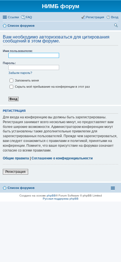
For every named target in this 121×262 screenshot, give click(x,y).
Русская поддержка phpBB (61, 198)
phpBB (51, 195)
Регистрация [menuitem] (95, 17)
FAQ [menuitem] (29, 17)
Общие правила (16, 158)
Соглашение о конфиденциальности (62, 158)
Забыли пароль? (20, 72)
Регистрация (15, 172)
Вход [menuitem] (114, 17)
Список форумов (21, 187)
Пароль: (9, 63)
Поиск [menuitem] (116, 26)
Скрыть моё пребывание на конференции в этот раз (52, 86)
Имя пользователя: (18, 51)
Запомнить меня (26, 80)
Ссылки (13, 17)
